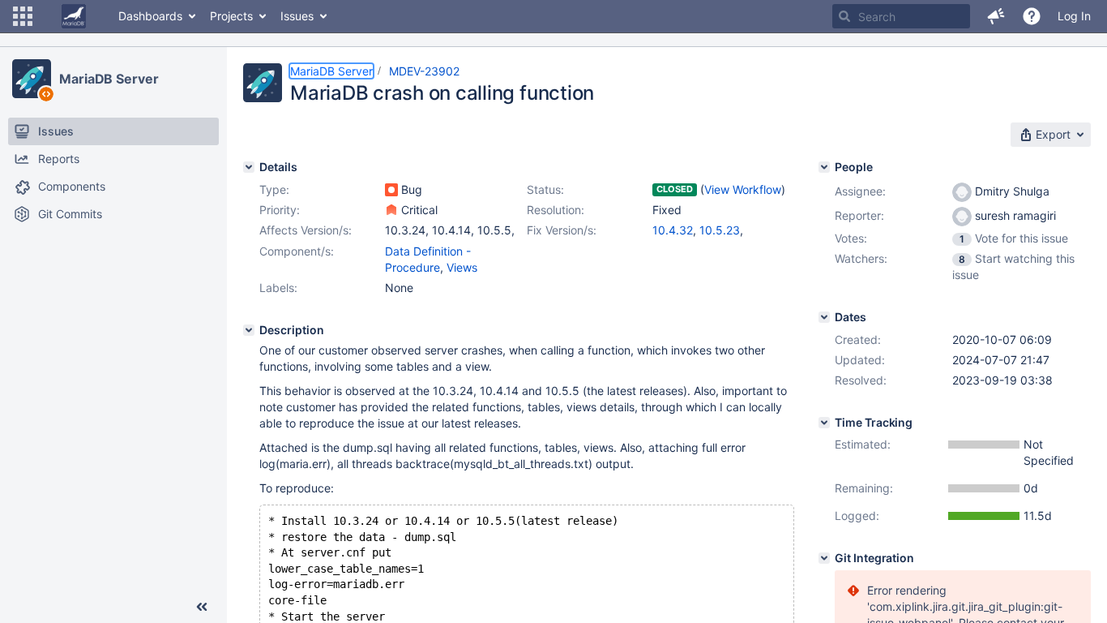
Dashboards (150, 16)
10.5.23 (719, 230)
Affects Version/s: (305, 230)
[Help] (1031, 16)
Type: (274, 189)
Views (462, 267)
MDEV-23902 (424, 71)
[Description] (248, 330)
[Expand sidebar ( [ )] (202, 607)
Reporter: (859, 215)
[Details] (248, 167)
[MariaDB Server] (31, 78)
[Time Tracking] (824, 422)
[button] (22, 16)
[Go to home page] (73, 16)
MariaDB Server (109, 79)
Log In (1074, 16)
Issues (297, 16)
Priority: (279, 210)
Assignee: (860, 191)
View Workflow (742, 189)
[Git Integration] (824, 558)
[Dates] (824, 317)
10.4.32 (672, 230)
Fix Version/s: (561, 230)
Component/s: (296, 251)
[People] (824, 167)
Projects (231, 16)
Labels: (278, 287)
